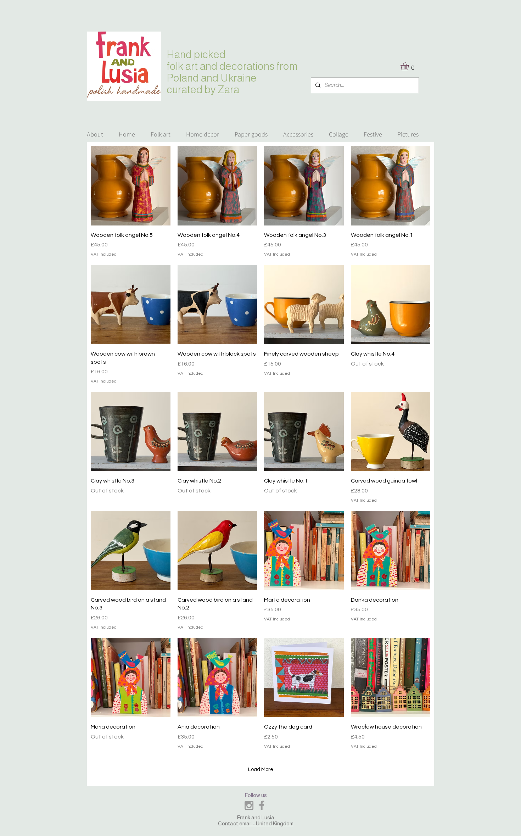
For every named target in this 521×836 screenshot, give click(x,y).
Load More (260, 769)
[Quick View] (130, 185)
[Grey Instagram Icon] (249, 805)
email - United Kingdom (266, 823)
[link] (409, 66)
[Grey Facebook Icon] (262, 805)
